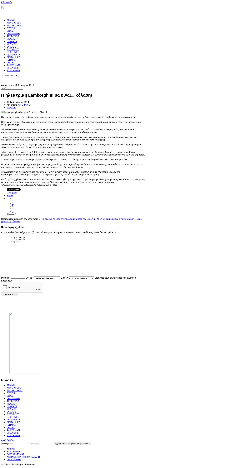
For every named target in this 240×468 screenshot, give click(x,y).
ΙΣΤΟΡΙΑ (11, 28)
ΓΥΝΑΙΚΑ (11, 60)
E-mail (10, 195)
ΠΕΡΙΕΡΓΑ (12, 41)
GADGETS (11, 46)
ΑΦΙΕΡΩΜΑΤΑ (13, 65)
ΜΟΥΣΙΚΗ (11, 39)
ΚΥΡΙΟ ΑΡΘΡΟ (14, 23)
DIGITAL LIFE (13, 57)
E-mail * (64, 277)
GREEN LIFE (12, 68)
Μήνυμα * (5, 277)
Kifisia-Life (6, 2)
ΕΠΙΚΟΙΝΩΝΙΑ (13, 70)
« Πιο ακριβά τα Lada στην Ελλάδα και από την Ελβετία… (67, 219)
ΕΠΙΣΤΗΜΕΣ (13, 52)
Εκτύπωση (12, 193)
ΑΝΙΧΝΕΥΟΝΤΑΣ (14, 25)
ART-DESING (13, 36)
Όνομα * (30, 277)
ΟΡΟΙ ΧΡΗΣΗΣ (14, 459)
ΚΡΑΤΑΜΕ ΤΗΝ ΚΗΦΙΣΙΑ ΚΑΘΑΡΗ (23, 457)
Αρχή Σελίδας (8, 440)
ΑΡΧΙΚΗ (11, 20)
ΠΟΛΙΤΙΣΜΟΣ (13, 33)
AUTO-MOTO (13, 49)
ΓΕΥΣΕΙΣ (11, 62)
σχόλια (11, 107)
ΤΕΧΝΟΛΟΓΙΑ (13, 54)
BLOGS (10, 31)
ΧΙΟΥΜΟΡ (12, 44)
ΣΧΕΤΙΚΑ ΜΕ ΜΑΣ (15, 454)
